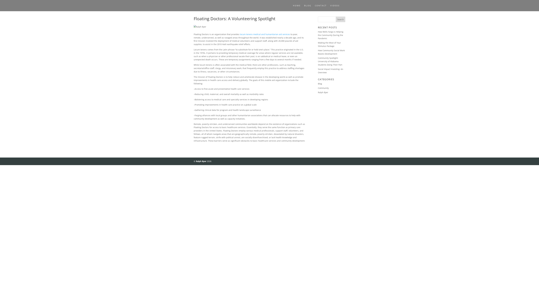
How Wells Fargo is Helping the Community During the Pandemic (330, 35)
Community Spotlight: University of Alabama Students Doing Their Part (330, 61)
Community (323, 88)
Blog (307, 6)
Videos (335, 6)
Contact (321, 6)
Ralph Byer (323, 92)
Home (297, 6)
